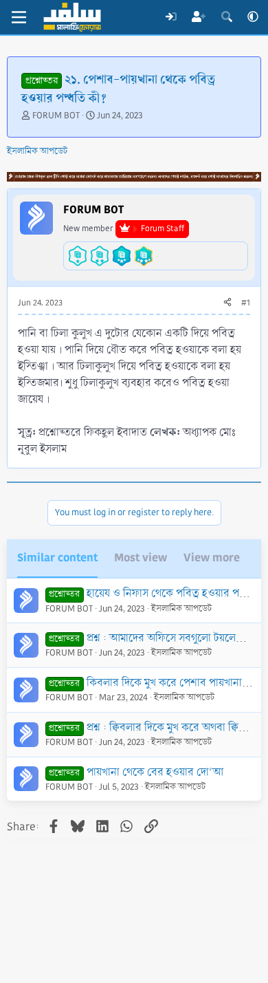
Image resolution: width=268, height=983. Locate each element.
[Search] (226, 17)
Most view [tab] (140, 557)
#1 (245, 303)
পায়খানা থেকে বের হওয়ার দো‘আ (155, 772)
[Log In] (171, 17)
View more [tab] (211, 557)
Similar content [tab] (57, 557)
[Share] (227, 303)
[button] (253, 17)
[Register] (199, 17)
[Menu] (19, 17)
